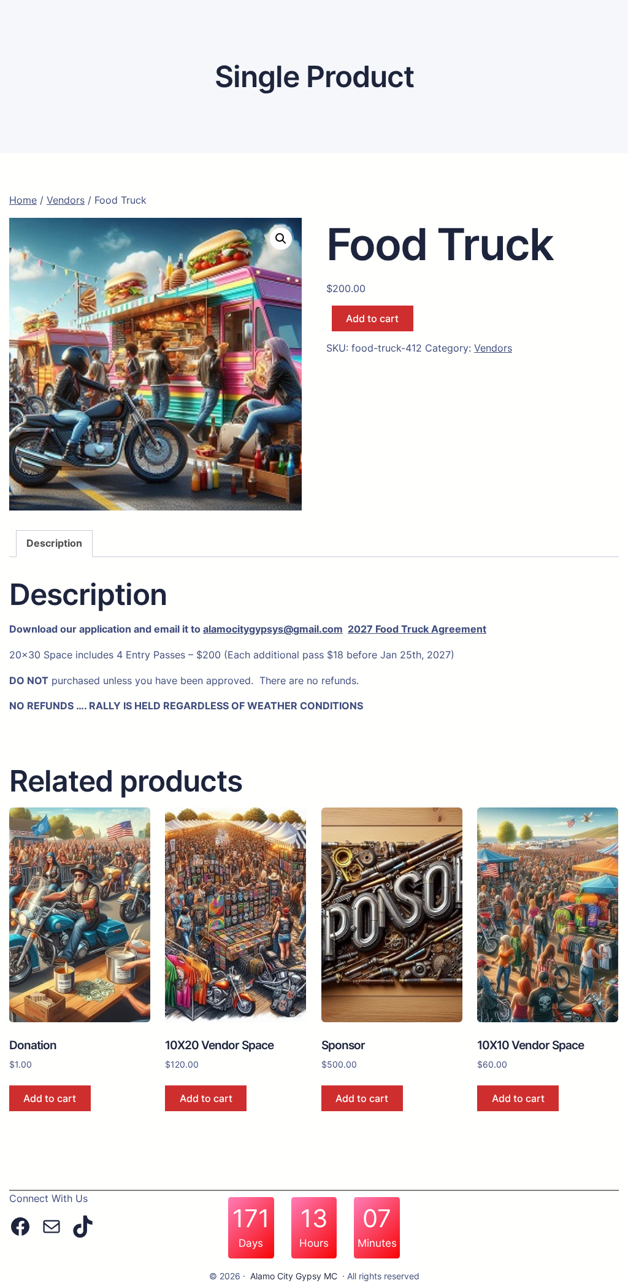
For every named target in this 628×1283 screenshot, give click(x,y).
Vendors (66, 200)
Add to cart (372, 318)
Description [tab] (54, 543)
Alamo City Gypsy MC (293, 1276)
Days (251, 1243)
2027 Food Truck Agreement (417, 629)
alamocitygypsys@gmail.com (273, 629)
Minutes (377, 1243)
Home (23, 200)
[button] (281, 239)
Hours (314, 1243)
